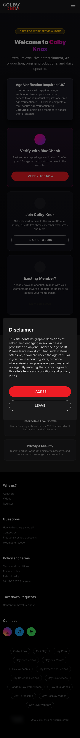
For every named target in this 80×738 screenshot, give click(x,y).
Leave (40, 405)
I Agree (40, 392)
